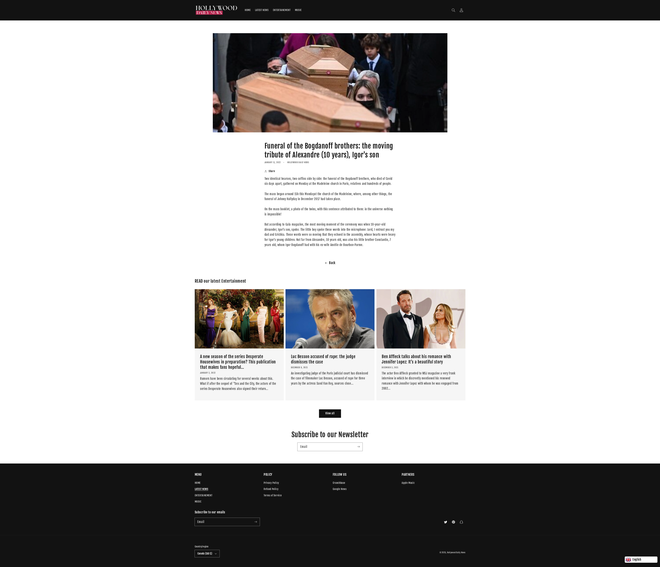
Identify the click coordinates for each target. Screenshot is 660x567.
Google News (340, 489)
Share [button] (272, 171)
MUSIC (198, 501)
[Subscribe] (358, 447)
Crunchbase (339, 482)
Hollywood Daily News (456, 552)
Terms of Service (273, 495)
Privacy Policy (271, 482)
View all (330, 413)
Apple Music (408, 482)
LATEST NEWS (201, 489)
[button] (453, 10)
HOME (198, 482)
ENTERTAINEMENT (203, 495)
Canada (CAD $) (204, 553)
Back (332, 263)
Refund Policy (271, 489)
